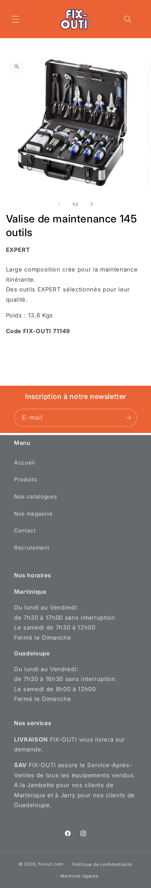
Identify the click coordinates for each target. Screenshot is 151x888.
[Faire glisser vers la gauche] (59, 204)
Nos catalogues (35, 496)
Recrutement (31, 547)
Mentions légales (79, 876)
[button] (15, 19)
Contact (25, 530)
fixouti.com (50, 864)
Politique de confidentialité (102, 864)
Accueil (24, 462)
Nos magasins (33, 513)
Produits (25, 479)
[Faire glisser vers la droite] (91, 204)
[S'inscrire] (128, 418)
